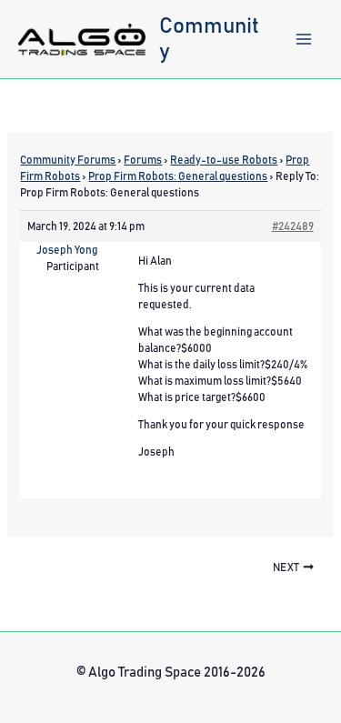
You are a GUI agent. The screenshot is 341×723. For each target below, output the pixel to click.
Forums (143, 160)
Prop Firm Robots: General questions (177, 176)
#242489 (293, 226)
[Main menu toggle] (304, 39)
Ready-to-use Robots (223, 160)
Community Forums (67, 160)
